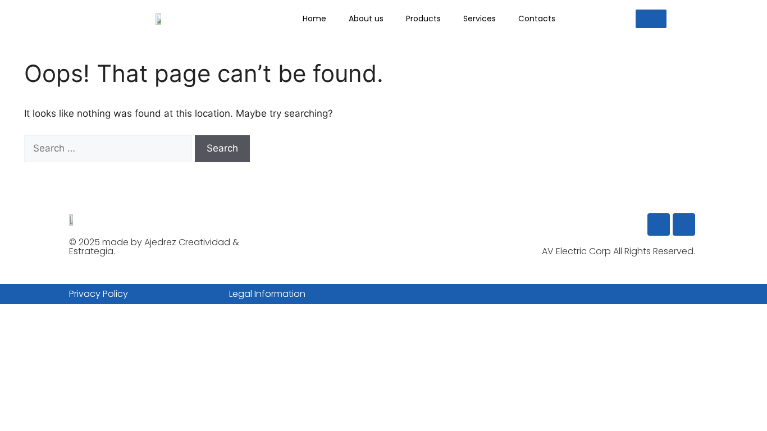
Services (479, 18)
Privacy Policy (98, 293)
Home (314, 18)
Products (423, 18)
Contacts (536, 18)
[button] (651, 19)
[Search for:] (109, 148)
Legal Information (267, 293)
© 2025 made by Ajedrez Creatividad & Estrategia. (154, 247)
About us (366, 18)
